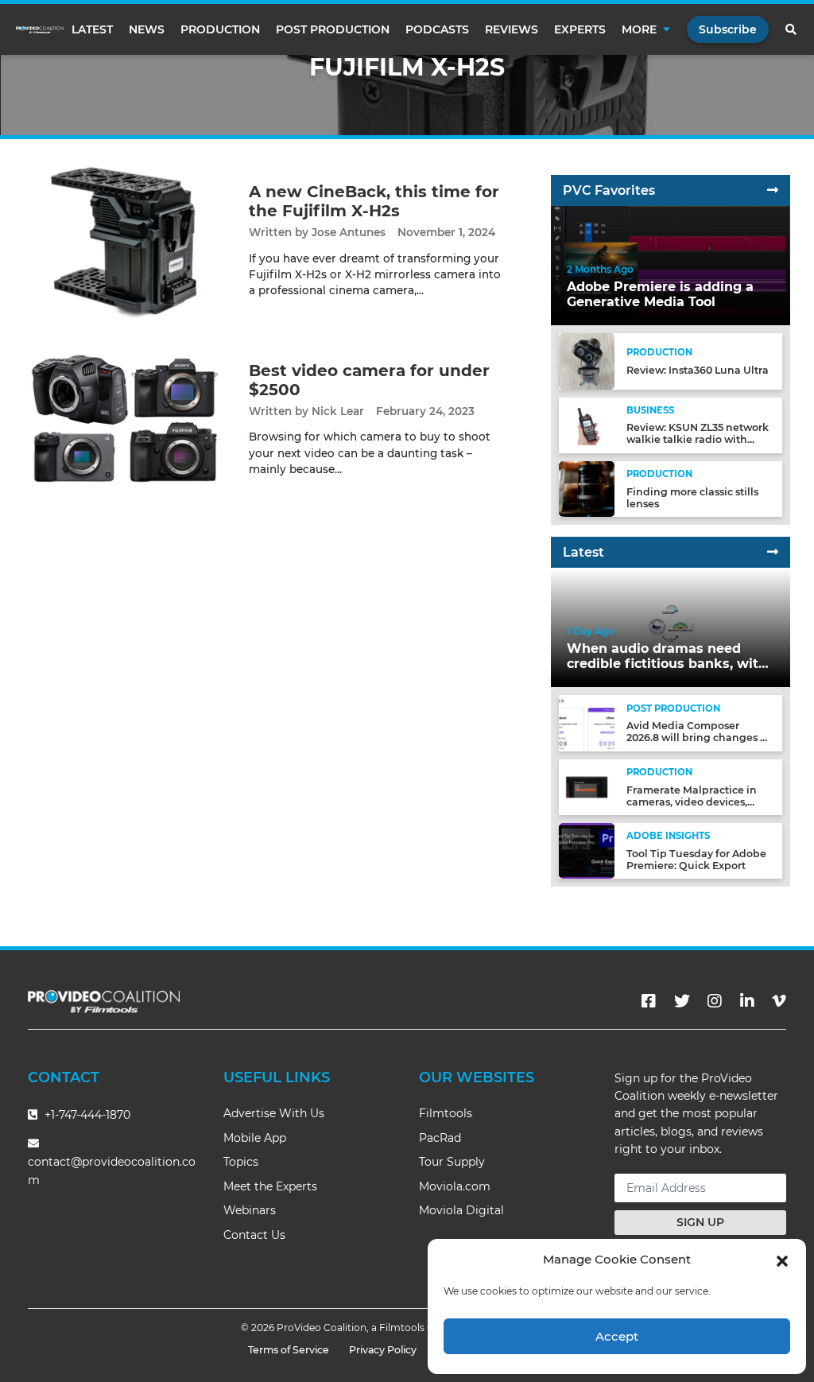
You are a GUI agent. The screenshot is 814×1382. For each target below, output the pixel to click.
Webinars (249, 1210)
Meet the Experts (270, 1186)
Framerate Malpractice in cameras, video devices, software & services (691, 802)
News (147, 29)
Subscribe (728, 29)
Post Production (333, 29)
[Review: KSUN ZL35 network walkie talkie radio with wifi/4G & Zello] (586, 424)
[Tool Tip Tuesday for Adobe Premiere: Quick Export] (586, 850)
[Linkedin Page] (747, 1001)
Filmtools (445, 1113)
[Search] (792, 29)
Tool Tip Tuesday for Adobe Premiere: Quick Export (696, 860)
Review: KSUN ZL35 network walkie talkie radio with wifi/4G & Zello (697, 439)
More (639, 29)
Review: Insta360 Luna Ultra (697, 370)
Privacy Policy (383, 1350)
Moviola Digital (461, 1210)
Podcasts (437, 29)
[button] (782, 1259)
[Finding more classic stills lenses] (586, 488)
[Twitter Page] (682, 1001)
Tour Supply (452, 1162)
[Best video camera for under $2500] (124, 418)
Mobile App (254, 1138)
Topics (240, 1162)
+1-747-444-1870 (85, 1115)
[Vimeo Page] (779, 1001)
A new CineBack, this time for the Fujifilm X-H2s (374, 201)
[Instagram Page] (714, 1001)
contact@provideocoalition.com (112, 1171)
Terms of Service (288, 1350)
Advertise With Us (273, 1113)
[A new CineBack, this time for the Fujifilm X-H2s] (124, 240)
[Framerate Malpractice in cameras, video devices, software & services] (586, 787)
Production (220, 29)
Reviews (511, 29)
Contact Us (254, 1235)
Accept (616, 1336)
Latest (92, 29)
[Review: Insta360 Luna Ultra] (586, 360)
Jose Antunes (349, 232)
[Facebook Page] (649, 1001)
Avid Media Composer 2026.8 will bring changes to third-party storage (698, 737)
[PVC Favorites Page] (772, 190)
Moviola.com (454, 1186)
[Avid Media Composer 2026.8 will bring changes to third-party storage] (586, 722)
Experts (580, 29)
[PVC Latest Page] (772, 552)
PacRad (440, 1138)
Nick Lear (338, 411)
